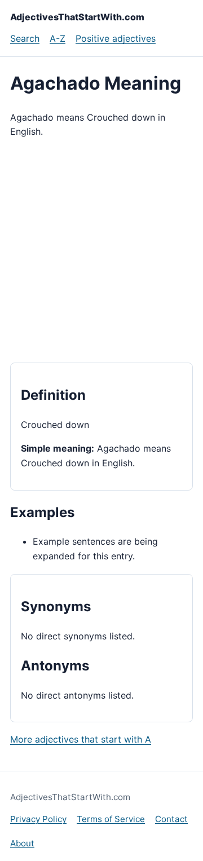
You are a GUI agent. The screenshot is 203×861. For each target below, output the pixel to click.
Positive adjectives (116, 38)
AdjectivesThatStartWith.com (77, 17)
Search (24, 38)
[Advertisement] (101, 250)
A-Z (57, 38)
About (22, 843)
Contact (171, 819)
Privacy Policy (38, 819)
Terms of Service (111, 819)
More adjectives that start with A (80, 739)
